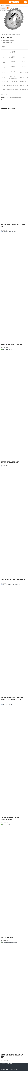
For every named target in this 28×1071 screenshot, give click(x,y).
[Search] (25, 2)
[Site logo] (14, 2)
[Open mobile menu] (1, 2)
